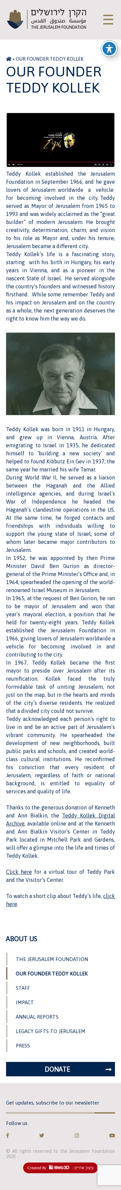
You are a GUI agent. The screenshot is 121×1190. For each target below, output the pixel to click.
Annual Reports (37, 1017)
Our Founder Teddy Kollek (52, 973)
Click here (19, 872)
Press (23, 1046)
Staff (23, 988)
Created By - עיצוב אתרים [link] (60, 1168)
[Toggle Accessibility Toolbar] (109, 49)
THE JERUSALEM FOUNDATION (52, 959)
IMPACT (25, 1002)
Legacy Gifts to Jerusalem (50, 1031)
